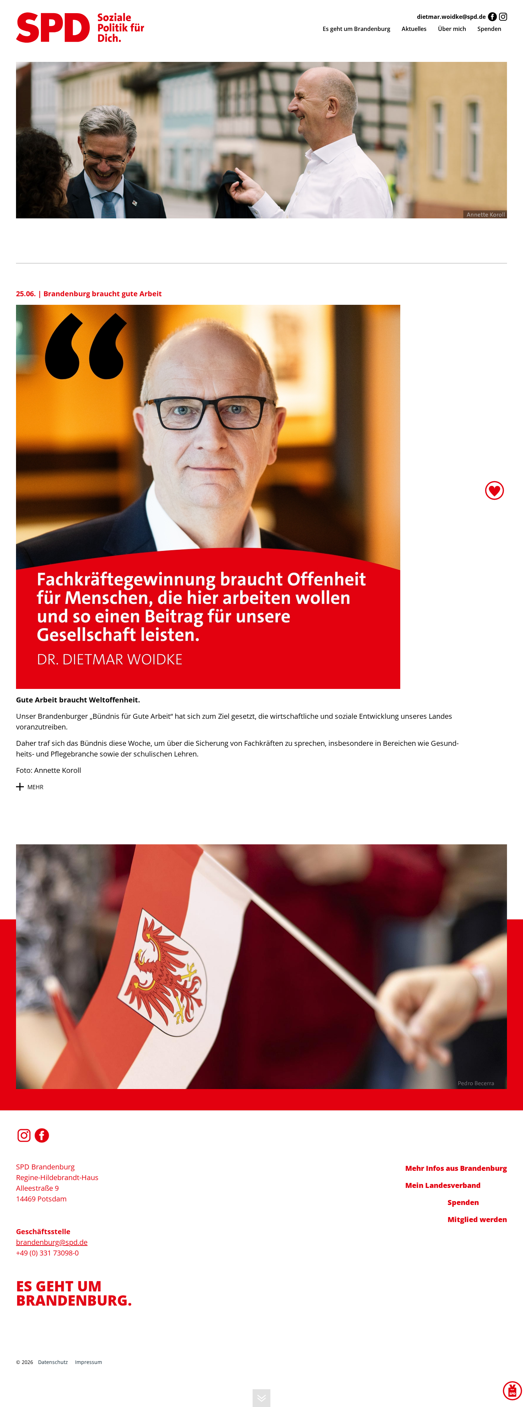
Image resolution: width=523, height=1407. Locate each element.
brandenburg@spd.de (52, 1242)
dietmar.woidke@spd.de (451, 17)
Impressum (88, 1362)
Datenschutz (53, 1362)
